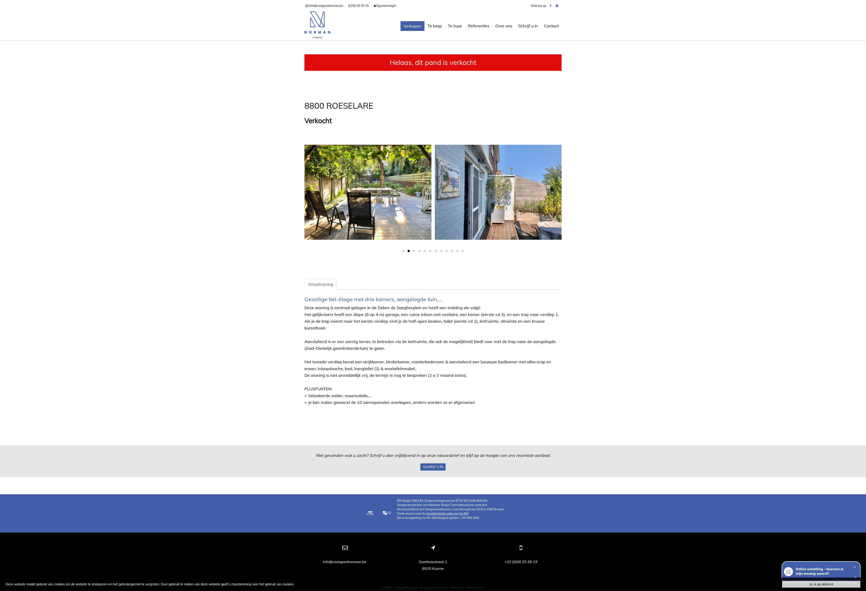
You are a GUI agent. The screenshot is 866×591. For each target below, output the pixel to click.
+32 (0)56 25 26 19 (521, 561)
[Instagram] (557, 6)
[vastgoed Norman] (317, 26)
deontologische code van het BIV (447, 513)
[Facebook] (550, 6)
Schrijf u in (528, 25)
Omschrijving (320, 284)
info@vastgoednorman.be (345, 561)
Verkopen (412, 26)
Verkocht (318, 120)
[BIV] (387, 513)
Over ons (503, 25)
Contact (551, 25)
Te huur (455, 25)
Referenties (478, 25)
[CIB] (370, 513)
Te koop (434, 25)
